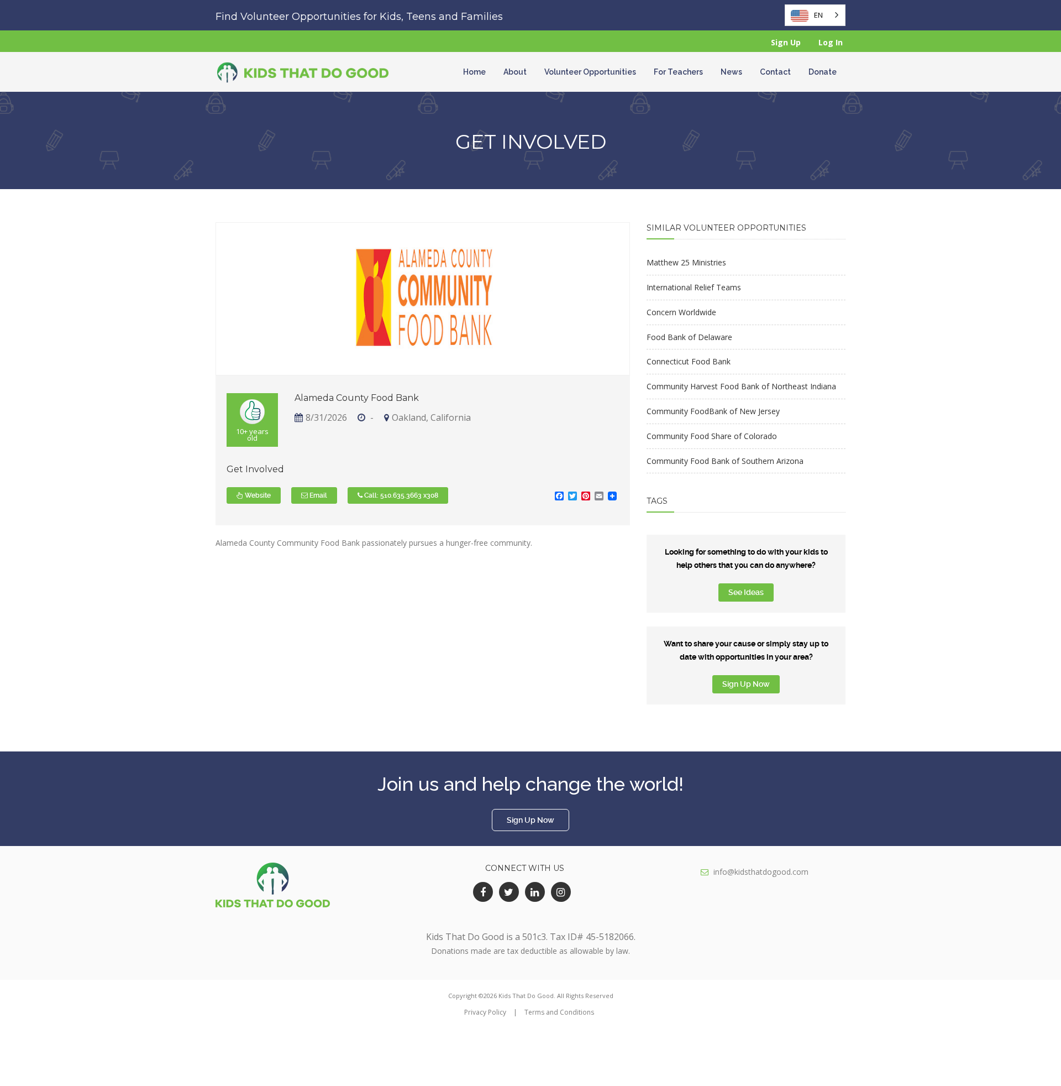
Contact (775, 71)
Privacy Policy (485, 1012)
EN (818, 15)
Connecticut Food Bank (689, 361)
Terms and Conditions (559, 1012)
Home (474, 71)
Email (317, 495)
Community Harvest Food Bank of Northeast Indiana (741, 386)
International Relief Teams (694, 287)
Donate (822, 71)
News (731, 71)
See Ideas (746, 592)
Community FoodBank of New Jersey (713, 411)
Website (257, 495)
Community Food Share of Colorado (712, 436)
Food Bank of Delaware (689, 337)
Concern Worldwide (681, 312)
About (515, 71)
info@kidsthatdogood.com (760, 871)
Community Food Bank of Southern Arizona (725, 461)
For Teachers (678, 71)
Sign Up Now (746, 684)
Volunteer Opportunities (590, 71)
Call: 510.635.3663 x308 (400, 495)
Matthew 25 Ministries (686, 262)
